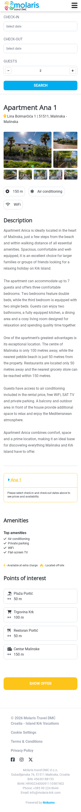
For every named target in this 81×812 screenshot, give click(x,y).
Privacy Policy (22, 750)
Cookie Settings (23, 732)
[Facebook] (14, 759)
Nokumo (49, 802)
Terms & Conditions (27, 741)
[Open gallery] (28, 150)
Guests (10, 61)
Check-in (11, 17)
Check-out (13, 39)
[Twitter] (32, 759)
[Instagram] (23, 759)
